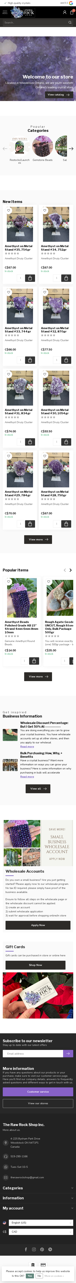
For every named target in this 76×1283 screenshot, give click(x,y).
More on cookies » (54, 1275)
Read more (27, 746)
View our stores (38, 1103)
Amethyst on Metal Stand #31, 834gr (18, 411)
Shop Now (35, 965)
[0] (71, 12)
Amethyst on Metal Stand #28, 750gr (54, 493)
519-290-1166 (19, 1156)
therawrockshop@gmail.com (27, 1177)
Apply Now (38, 925)
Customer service (38, 1092)
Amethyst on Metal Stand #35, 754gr (18, 248)
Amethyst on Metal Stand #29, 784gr (18, 493)
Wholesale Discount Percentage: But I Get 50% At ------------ (44, 724)
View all (35, 788)
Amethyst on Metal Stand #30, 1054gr (55, 411)
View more (36, 539)
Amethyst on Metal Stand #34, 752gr (54, 248)
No (39, 1276)
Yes (30, 1276)
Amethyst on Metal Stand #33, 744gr (18, 330)
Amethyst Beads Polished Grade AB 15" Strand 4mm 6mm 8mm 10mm (21, 627)
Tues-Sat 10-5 (19, 1167)
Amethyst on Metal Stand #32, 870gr (54, 330)
